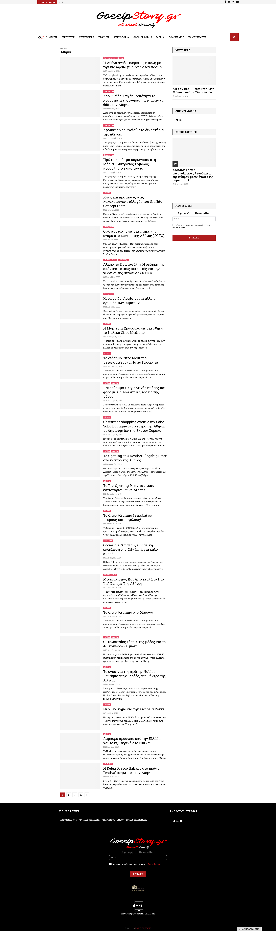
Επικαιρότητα (109, 91)
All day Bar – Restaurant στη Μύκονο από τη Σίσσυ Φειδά (193, 90)
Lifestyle (120, 58)
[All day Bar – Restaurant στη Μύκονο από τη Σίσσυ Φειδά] (194, 70)
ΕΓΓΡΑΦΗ (194, 237)
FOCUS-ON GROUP (143, 928)
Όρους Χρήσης (178, 227)
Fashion (107, 383)
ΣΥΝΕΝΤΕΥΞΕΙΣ (197, 37)
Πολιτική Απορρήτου (249, 928)
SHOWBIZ (51, 37)
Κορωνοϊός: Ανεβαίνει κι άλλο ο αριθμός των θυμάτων (129, 300)
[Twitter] (229, 2)
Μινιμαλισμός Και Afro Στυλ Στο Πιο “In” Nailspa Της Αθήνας (133, 581)
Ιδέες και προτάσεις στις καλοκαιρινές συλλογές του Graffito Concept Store (132, 201)
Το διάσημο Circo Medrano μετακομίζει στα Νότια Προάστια (130, 360)
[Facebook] (225, 2)
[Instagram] (233, 2)
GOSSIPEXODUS (142, 37)
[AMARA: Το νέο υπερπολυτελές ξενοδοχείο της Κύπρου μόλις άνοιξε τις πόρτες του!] (194, 152)
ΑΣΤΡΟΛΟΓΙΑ (121, 37)
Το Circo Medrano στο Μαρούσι (129, 612)
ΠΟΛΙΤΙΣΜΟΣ (176, 37)
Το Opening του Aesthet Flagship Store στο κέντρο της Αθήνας (135, 457)
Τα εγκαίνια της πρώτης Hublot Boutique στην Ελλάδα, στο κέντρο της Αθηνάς (134, 675)
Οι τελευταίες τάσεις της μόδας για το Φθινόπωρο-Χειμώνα (134, 643)
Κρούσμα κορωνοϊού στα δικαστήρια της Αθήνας (133, 132)
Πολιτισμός (108, 541)
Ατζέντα (107, 353)
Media (114, 260)
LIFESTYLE (68, 37)
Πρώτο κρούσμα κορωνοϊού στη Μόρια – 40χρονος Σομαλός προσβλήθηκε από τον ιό (129, 164)
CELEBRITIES (86, 37)
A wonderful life (109, 58)
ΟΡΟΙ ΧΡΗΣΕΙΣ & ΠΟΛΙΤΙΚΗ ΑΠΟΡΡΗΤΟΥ (94, 819)
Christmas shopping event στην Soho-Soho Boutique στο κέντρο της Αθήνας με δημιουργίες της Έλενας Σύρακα (134, 426)
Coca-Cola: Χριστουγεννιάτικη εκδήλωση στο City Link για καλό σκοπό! (130, 549)
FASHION (103, 37)
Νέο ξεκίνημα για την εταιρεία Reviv (133, 709)
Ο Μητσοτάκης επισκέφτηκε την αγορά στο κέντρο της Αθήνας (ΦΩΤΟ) (133, 233)
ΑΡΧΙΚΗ (38, 38)
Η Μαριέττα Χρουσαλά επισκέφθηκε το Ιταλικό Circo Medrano (133, 330)
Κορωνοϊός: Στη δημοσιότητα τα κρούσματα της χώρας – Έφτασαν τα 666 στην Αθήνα (133, 100)
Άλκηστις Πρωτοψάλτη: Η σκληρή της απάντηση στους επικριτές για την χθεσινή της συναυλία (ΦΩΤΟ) (134, 268)
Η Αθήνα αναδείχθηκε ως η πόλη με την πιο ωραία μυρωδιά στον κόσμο (132, 64)
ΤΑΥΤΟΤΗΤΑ (65, 819)
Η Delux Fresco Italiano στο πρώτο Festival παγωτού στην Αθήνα (131, 770)
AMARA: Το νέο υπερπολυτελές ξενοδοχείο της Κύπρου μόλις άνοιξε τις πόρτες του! (192, 175)
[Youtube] (237, 2)
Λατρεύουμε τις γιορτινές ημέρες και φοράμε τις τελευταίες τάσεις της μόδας (134, 392)
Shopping (115, 383)
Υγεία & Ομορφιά (110, 575)
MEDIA (160, 37)
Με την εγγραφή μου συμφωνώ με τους (191, 226)
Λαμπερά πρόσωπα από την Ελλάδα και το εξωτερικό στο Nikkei (132, 740)
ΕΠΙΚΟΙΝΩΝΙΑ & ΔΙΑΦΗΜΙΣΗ (132, 819)
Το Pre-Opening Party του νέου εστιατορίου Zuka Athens (128, 487)
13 (81, 795)
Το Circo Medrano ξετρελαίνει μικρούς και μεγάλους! (127, 517)
